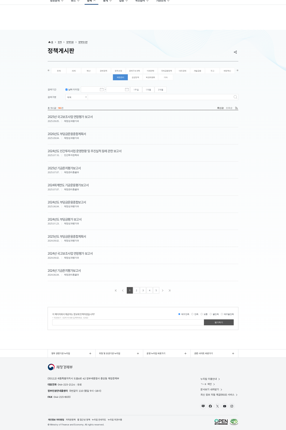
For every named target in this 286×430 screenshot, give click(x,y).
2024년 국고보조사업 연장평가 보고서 (70, 253)
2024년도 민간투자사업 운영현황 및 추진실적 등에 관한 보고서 (84, 151)
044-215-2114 (66, 384)
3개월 (160, 89)
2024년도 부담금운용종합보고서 (67, 202)
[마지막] (170, 290)
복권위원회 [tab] (150, 77)
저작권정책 (71, 419)
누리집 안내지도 (99, 419)
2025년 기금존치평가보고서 (64, 168)
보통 (206, 314)
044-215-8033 (62, 396)
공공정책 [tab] (135, 77)
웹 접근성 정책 (83, 419)
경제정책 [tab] (103, 71)
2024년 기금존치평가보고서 (64, 270)
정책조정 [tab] (118, 71)
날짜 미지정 (73, 89)
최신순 (220, 108)
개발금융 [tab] (197, 71)
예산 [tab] (88, 71)
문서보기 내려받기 (209, 389)
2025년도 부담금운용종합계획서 (67, 236)
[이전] (123, 290)
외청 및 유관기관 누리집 (109, 353)
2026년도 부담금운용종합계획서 (67, 133)
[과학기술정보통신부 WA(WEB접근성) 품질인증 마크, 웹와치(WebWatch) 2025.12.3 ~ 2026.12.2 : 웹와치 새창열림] (234, 422)
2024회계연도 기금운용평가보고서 (68, 185)
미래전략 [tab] (150, 71)
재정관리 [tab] (120, 77)
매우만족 (185, 314)
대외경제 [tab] (182, 71)
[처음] (116, 290)
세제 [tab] (74, 71)
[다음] (163, 290)
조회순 (229, 108)
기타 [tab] (165, 77)
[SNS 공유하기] (235, 52)
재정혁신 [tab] (227, 71)
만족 (196, 314)
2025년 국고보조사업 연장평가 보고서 (70, 116)
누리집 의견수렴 (115, 419)
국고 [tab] (212, 71)
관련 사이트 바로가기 (203, 353)
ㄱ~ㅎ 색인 (206, 384)
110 (81, 390)
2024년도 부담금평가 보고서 (64, 219)
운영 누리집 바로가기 (156, 353)
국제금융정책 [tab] (166, 71)
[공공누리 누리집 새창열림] (221, 422)
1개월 (148, 89)
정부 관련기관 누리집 (60, 353)
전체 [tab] (59, 71)
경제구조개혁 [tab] (134, 71)
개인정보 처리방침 (56, 419)
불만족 (216, 314)
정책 (60, 42)
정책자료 (70, 42)
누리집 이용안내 (208, 378)
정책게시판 (82, 42)
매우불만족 (229, 314)
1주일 (136, 89)
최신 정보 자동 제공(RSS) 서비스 (217, 394)
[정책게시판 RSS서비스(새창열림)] (236, 108)
